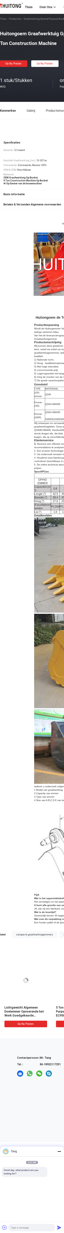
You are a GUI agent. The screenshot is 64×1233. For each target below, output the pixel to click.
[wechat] (39, 1073)
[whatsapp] (30, 1073)
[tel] (58, 1073)
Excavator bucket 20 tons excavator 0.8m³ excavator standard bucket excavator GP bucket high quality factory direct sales (23, 1015)
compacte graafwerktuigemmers (34, 934)
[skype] (49, 1073)
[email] (20, 1073)
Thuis (3, 18)
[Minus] (59, 1151)
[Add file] (4, 1227)
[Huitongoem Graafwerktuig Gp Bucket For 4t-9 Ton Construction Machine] (26, 980)
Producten (15, 18)
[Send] (59, 1227)
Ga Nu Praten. (13, 63)
